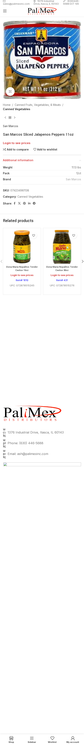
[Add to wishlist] (33, 235)
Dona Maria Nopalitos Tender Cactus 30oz (62, 268)
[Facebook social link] (14, 203)
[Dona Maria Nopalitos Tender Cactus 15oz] (22, 247)
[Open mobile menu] (5, 11)
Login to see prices (16, 143)
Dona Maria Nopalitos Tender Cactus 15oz (22, 268)
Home (7, 104)
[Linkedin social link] (29, 203)
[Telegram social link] (34, 203)
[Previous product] (5, 117)
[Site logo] (42, 10)
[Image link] (42, 608)
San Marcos (10, 126)
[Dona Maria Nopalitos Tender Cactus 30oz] (62, 247)
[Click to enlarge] (10, 91)
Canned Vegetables (16, 109)
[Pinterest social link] (24, 203)
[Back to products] (10, 117)
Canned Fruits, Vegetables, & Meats (38, 104)
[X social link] (19, 203)
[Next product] (14, 117)
